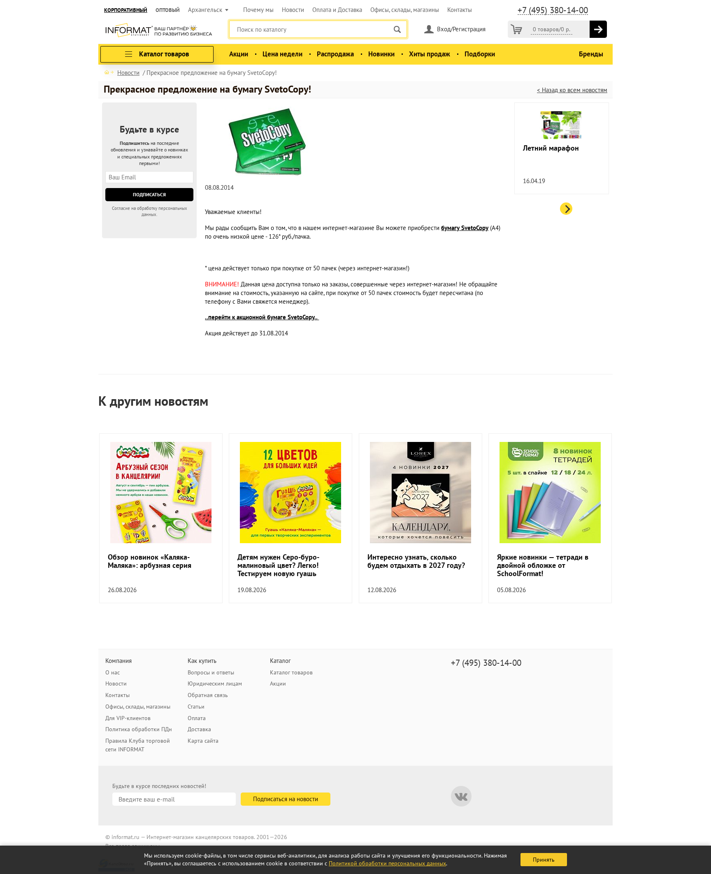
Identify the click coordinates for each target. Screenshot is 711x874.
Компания (118, 661)
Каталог (280, 661)
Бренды (591, 53)
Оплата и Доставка (337, 10)
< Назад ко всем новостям (572, 90)
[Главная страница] (109, 72)
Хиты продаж (429, 53)
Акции (238, 53)
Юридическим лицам (215, 683)
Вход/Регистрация (461, 29)
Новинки (381, 53)
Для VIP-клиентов (128, 718)
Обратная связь (208, 695)
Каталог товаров (291, 672)
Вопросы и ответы (211, 672)
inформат (158, 31)
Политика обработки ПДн (138, 729)
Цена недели (282, 53)
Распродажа (335, 53)
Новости (293, 10)
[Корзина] (516, 29)
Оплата (197, 718)
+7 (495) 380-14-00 (553, 10)
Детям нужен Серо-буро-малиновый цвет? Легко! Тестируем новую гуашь (278, 565)
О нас (112, 672)
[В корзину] (598, 29)
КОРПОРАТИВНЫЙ (125, 10)
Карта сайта (203, 740)
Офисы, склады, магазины (404, 10)
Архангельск (205, 10)
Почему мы (258, 10)
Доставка (199, 729)
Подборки (480, 53)
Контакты (459, 10)
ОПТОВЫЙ (168, 10)
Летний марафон (551, 148)
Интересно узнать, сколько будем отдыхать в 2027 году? (416, 561)
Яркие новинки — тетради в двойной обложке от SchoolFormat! (542, 565)
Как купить (202, 661)
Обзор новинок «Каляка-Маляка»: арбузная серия (149, 561)
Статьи (196, 706)
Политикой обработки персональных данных (387, 863)
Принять (544, 859)
